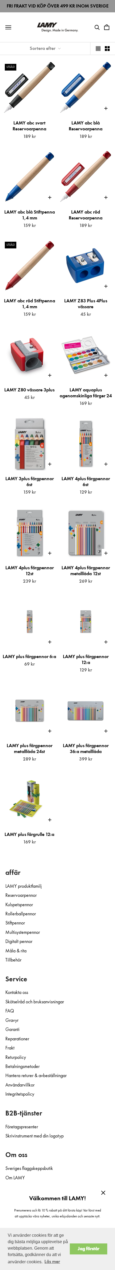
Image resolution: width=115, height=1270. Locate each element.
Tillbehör (13, 960)
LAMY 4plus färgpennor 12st (29, 571)
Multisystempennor (22, 932)
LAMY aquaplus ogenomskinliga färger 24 (86, 393)
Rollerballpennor (20, 914)
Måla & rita (15, 951)
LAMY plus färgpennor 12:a (86, 659)
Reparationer (17, 1039)
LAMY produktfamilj (23, 886)
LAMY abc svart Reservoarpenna (29, 126)
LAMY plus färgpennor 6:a (29, 656)
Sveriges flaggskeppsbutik (29, 1168)
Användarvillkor (19, 1085)
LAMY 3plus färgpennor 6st (29, 481)
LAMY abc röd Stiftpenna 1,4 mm (29, 304)
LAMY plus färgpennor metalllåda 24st (29, 748)
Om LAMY (15, 1178)
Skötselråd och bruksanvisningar (34, 1002)
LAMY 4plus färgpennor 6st (86, 481)
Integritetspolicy (19, 1094)
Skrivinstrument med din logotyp (34, 1136)
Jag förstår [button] (88, 1248)
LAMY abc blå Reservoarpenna (85, 126)
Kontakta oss (16, 992)
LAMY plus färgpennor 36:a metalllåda (86, 748)
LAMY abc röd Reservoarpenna (85, 215)
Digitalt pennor (18, 941)
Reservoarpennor (21, 895)
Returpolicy (15, 1057)
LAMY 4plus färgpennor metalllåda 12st (86, 571)
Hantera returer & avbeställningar (36, 1075)
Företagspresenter (21, 1127)
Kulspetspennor (19, 904)
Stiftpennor (15, 923)
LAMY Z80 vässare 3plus (29, 390)
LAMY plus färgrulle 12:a (29, 834)
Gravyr (11, 1020)
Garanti (12, 1029)
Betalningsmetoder (22, 1066)
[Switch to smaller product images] (107, 48)
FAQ (9, 1011)
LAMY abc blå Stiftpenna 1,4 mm (29, 215)
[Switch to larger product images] (98, 48)
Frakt (9, 1048)
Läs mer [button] (52, 1261)
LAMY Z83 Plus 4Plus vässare (85, 304)
